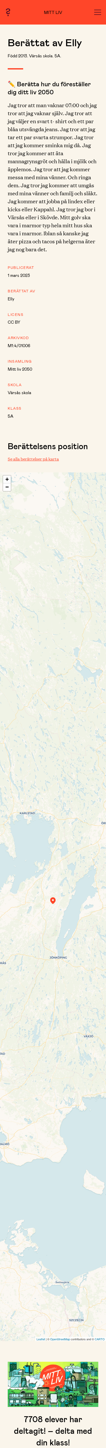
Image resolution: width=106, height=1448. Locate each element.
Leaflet (41, 1339)
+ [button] (7, 479)
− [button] (7, 487)
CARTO (100, 1339)
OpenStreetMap (60, 1339)
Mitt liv (53, 12)
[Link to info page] (8, 12)
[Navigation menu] (97, 12)
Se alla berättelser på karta (33, 459)
